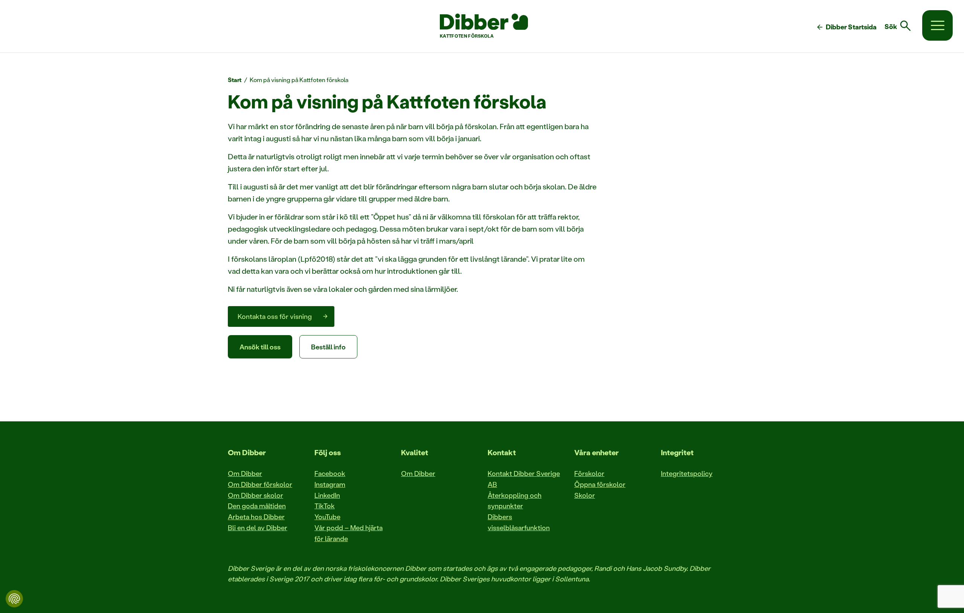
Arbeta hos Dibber (256, 516)
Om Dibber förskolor (260, 484)
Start (235, 80)
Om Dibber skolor (255, 495)
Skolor (584, 495)
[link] (902, 26)
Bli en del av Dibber (257, 527)
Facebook (329, 473)
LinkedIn (327, 495)
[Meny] (937, 25)
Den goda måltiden (257, 505)
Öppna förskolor (599, 484)
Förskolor (589, 473)
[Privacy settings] (14, 598)
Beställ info (328, 346)
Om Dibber (245, 473)
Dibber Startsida (846, 27)
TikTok (324, 505)
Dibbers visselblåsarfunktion (519, 522)
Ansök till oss (260, 346)
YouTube (327, 516)
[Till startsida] (484, 22)
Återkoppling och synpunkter (514, 501)
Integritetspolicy (686, 473)
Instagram (329, 484)
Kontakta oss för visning (275, 316)
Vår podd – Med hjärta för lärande (348, 533)
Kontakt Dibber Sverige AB (524, 479)
